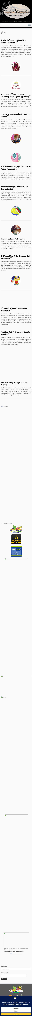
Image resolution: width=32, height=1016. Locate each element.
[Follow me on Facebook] (2, 25)
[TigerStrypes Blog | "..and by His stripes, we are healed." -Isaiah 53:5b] (16, 10)
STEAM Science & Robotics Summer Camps (16, 115)
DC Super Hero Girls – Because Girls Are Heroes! (15, 257)
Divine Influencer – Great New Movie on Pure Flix (13, 41)
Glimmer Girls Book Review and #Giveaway (14, 309)
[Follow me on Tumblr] (3, 25)
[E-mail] (1, 25)
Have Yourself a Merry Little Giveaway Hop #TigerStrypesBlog (15, 95)
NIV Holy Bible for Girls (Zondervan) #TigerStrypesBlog (16, 167)
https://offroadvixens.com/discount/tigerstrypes (14, 951)
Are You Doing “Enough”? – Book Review (14, 383)
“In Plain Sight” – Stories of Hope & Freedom (15, 333)
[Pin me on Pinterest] (4, 25)
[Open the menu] (29, 25)
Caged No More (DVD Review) (13, 238)
